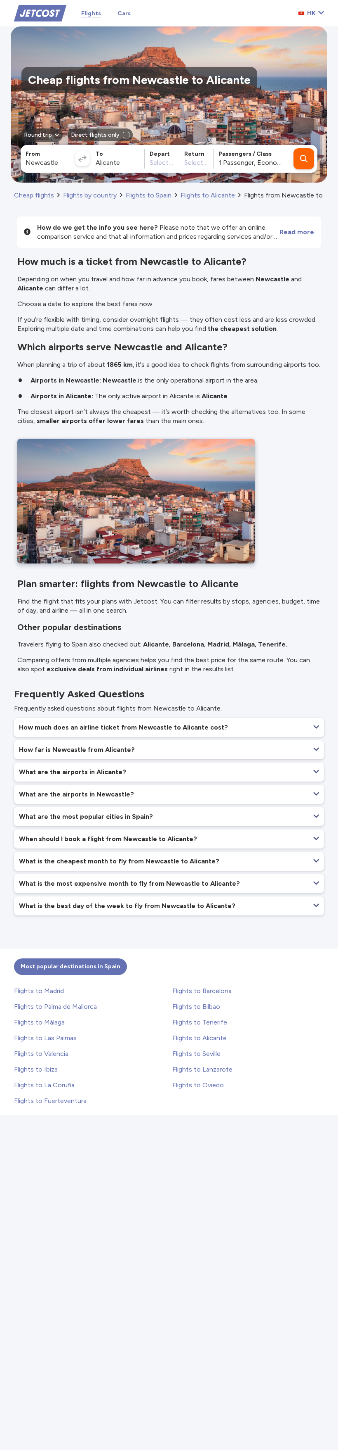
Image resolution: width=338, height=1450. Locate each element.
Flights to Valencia (41, 1054)
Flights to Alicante (199, 1038)
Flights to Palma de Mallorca (55, 1006)
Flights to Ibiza (36, 1069)
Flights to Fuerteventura (50, 1101)
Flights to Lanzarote (202, 1069)
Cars (124, 13)
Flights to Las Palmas (45, 1038)
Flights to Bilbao (196, 1006)
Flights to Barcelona (202, 991)
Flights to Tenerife (199, 1022)
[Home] (40, 13)
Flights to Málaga (39, 1022)
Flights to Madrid (39, 991)
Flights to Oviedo (198, 1085)
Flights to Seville (196, 1054)
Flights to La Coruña (44, 1085)
